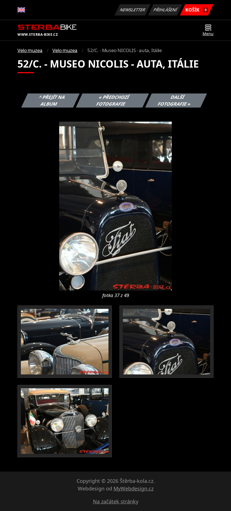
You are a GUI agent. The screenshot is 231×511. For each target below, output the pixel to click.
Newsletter (132, 9)
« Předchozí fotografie (112, 100)
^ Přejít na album (52, 100)
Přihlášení (165, 9)
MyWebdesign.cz (134, 488)
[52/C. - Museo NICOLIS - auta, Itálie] (115, 205)
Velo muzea (30, 50)
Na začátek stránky (115, 501)
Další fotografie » (174, 100)
